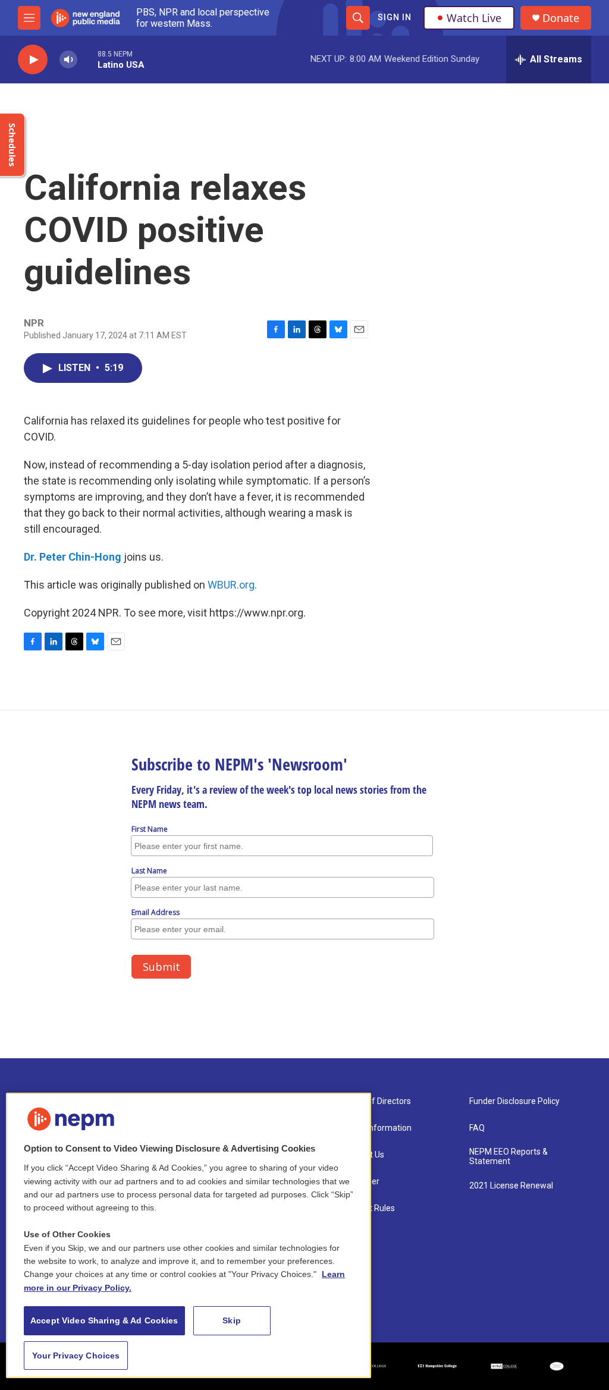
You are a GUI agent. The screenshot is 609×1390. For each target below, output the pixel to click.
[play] (32, 60)
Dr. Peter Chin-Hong (72, 557)
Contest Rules (369, 1208)
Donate (560, 18)
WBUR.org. (232, 584)
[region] (188, 1235)
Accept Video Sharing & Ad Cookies (104, 1320)
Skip (231, 1320)
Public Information (377, 1128)
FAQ (477, 1128)
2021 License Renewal (511, 1185)
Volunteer (361, 1181)
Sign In (395, 17)
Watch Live (474, 18)
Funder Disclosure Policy (514, 1101)
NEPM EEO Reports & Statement (508, 1156)
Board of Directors (377, 1101)
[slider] (87, 59)
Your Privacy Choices (76, 1355)
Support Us (363, 1154)
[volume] (68, 59)
